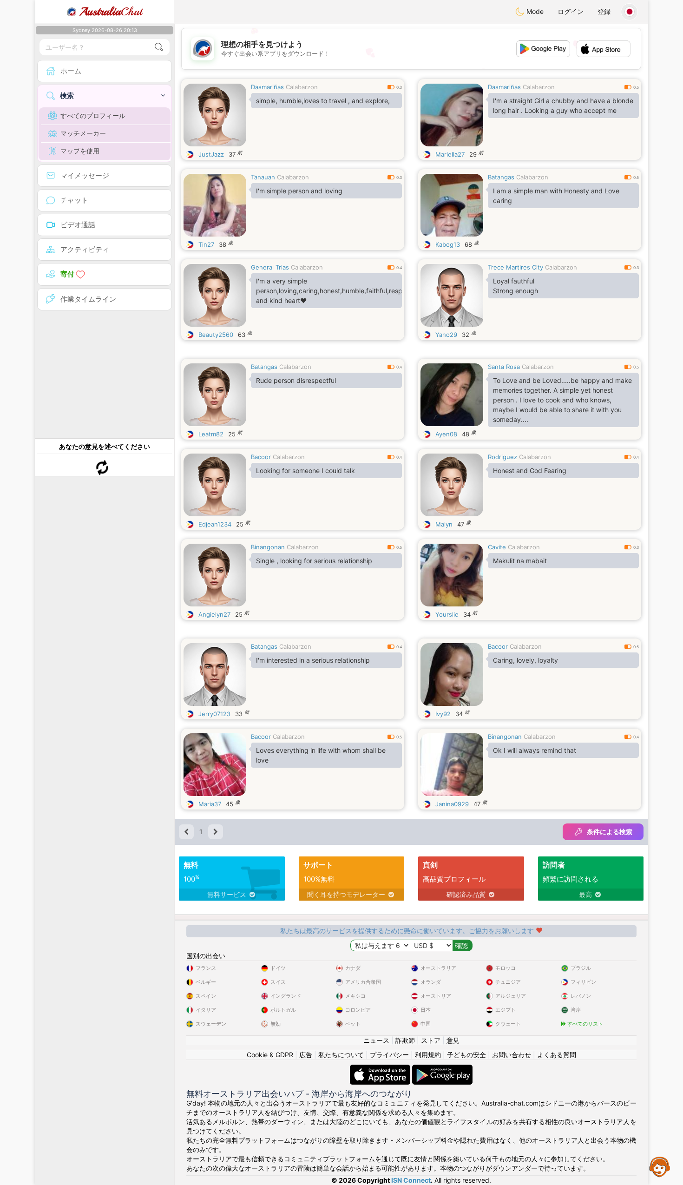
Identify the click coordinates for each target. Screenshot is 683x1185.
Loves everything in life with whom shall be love (321, 755)
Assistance (660, 1166)
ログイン (571, 11)
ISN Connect (411, 1180)
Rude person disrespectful (296, 380)
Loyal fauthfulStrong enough (515, 286)
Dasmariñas (267, 87)
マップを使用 (79, 151)
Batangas (501, 177)
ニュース (376, 1040)
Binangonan (268, 547)
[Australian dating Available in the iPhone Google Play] (442, 1069)
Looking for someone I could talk (305, 470)
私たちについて (341, 1055)
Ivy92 (443, 714)
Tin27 (206, 244)
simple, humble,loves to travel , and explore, (323, 101)
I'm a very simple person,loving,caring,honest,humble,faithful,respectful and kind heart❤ (329, 290)
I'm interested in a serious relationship (313, 660)
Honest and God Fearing (529, 470)
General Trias (270, 267)
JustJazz (211, 154)
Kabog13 (447, 244)
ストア (430, 1040)
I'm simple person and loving (299, 191)
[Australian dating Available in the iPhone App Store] (381, 1069)
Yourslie (447, 614)
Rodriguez (502, 457)
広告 (305, 1055)
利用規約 (428, 1055)
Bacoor (261, 457)
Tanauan (263, 177)
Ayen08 (446, 434)
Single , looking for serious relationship (314, 561)
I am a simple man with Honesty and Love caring (556, 195)
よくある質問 (556, 1055)
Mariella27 (450, 154)
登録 (604, 11)
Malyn (444, 524)
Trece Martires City (515, 267)
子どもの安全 (466, 1055)
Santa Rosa (504, 366)
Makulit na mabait (520, 561)
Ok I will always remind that (534, 750)
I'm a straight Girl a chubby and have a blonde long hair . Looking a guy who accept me (563, 105)
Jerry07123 (214, 714)
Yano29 (446, 334)
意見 (453, 1040)
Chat (110, 12)
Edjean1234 (214, 524)
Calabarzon (302, 87)
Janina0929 (452, 804)
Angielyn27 (214, 614)
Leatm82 (210, 434)
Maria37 (209, 804)
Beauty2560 (215, 334)
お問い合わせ (511, 1055)
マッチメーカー (83, 133)
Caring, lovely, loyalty (525, 660)
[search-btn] (159, 47)
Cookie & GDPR (270, 1055)
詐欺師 (405, 1040)
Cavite (497, 547)
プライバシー (389, 1055)
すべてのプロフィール (92, 115)
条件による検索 (609, 832)
